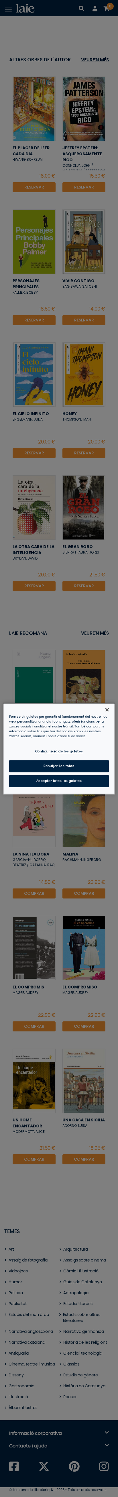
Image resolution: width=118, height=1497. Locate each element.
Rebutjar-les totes (59, 766)
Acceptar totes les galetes (59, 780)
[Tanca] (107, 709)
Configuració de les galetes (59, 751)
